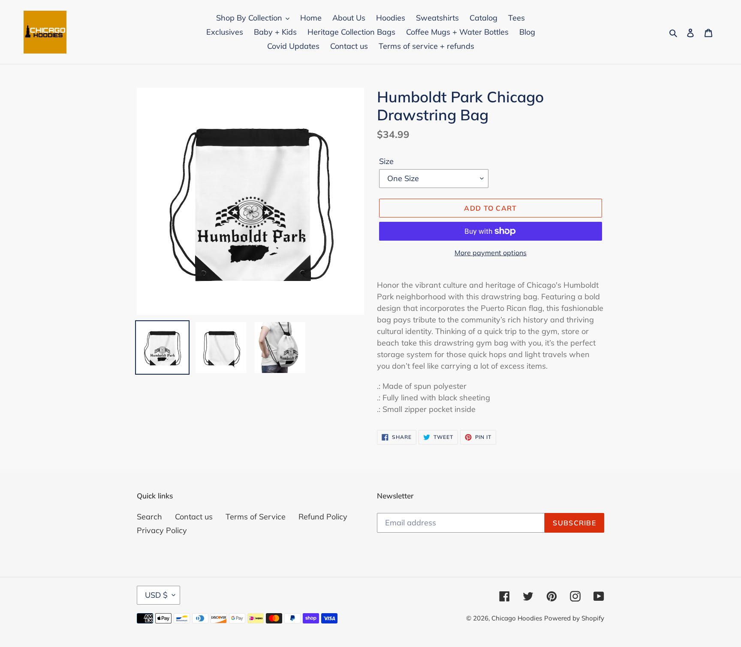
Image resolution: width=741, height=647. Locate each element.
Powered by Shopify (574, 618)
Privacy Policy (162, 530)
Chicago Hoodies (516, 618)
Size (386, 161)
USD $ (156, 595)
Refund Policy (322, 517)
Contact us (194, 517)
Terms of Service (256, 517)
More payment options (491, 252)
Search (149, 517)
